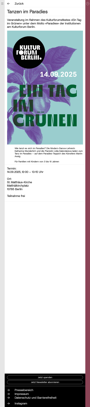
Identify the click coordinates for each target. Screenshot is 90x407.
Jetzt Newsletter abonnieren (45, 382)
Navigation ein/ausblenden (2, 3)
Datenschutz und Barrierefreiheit (35, 397)
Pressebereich (24, 390)
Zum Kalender (87, 203)
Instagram (21, 403)
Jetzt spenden (45, 377)
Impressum (22, 394)
